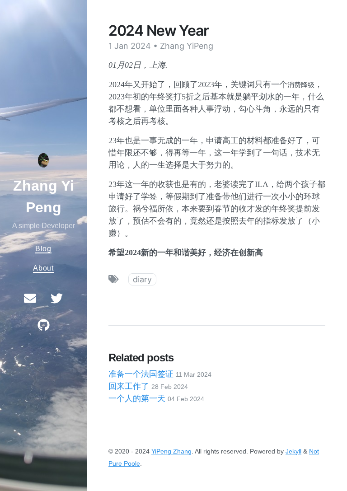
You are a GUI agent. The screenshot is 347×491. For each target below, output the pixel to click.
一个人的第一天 (156, 398)
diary (142, 279)
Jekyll (293, 451)
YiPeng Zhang (171, 451)
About (43, 268)
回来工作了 (148, 386)
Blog (43, 248)
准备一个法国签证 (159, 374)
